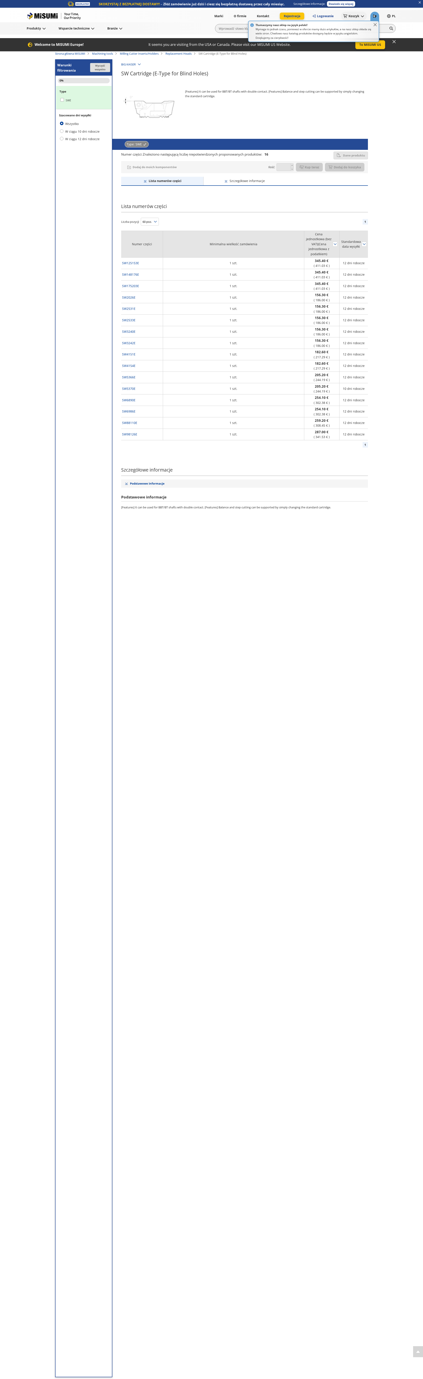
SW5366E (128, 377)
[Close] (375, 24)
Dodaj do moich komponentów (155, 167)
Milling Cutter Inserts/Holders (139, 54)
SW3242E (128, 343)
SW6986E (128, 411)
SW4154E (128, 366)
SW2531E (128, 309)
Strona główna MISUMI (70, 54)
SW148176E (130, 274)
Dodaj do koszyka (347, 167)
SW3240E (128, 331)
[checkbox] (84, 100)
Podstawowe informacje (147, 483)
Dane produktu (354, 155)
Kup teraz (312, 167)
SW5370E (128, 389)
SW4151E (128, 354)
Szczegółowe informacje (247, 181)
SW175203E (130, 286)
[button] (341, 4)
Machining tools (102, 54)
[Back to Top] (418, 1351)
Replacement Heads (178, 54)
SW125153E (130, 263)
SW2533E (128, 320)
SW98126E (129, 434)
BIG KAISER (128, 64)
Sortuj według (335, 244)
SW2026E (128, 297)
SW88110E (129, 423)
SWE (68, 100)
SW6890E (128, 400)
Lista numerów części (165, 181)
